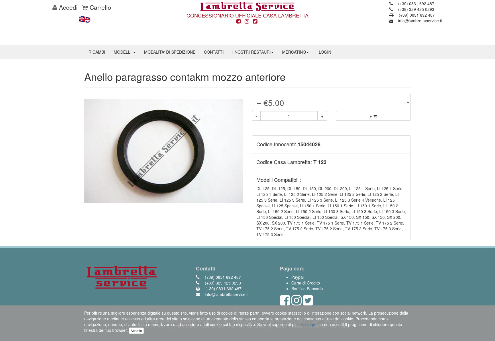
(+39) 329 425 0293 (415, 9)
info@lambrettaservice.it (419, 21)
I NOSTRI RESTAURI (251, 52)
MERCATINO (294, 52)
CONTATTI (214, 52)
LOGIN (325, 52)
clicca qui (308, 324)
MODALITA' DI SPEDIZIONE (169, 52)
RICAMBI (97, 52)
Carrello (99, 7)
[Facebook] (238, 21)
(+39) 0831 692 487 (415, 3)
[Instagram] (247, 21)
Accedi (67, 7)
